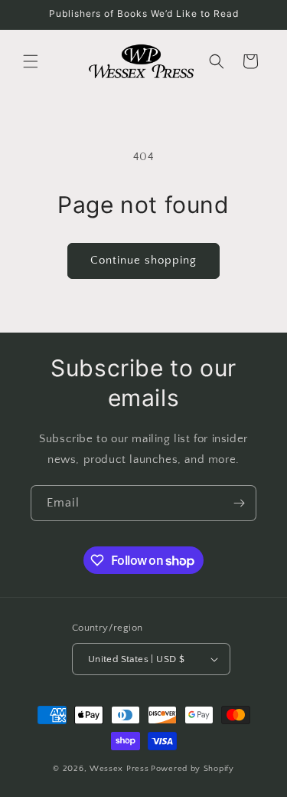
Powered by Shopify (192, 768)
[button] (30, 61)
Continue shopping (143, 260)
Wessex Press (119, 768)
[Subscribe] (239, 503)
